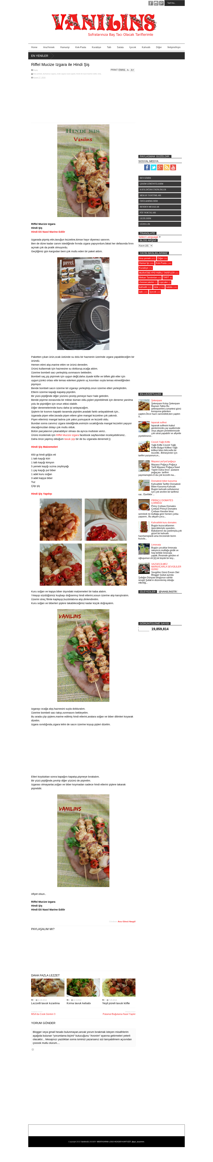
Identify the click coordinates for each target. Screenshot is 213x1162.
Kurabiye (96, 47)
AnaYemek (48, 47)
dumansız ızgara (49, 74)
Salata (120, 47)
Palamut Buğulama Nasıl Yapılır (119, 1014)
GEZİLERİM (145, 218)
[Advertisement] (83, 101)
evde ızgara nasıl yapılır (66, 74)
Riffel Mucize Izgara (67, 435)
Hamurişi (65, 47)
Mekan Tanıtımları (148, 277)
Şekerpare (156, 400)
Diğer (159, 47)
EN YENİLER (39, 55)
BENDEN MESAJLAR (149, 207)
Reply (35, 70)
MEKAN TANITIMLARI (150, 195)
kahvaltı (143, 287)
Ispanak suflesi (159, 422)
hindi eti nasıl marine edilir (86, 74)
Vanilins (84, 1142)
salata (169, 287)
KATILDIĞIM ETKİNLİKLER (153, 190)
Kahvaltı (146, 47)
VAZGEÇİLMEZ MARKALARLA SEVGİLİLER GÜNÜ (166, 567)
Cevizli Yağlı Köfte (160, 442)
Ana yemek (37, 74)
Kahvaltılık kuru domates (163, 522)
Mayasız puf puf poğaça (163, 461)
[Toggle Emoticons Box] (32, 1049)
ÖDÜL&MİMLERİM (149, 201)
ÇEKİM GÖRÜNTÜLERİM (151, 184)
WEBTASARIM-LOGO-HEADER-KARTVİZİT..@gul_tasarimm (120, 1142)
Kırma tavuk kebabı (79, 1003)
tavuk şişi (69, 439)
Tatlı (109, 47)
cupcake (163, 282)
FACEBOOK (150, 3)
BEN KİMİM (145, 178)
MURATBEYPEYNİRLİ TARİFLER (157, 272)
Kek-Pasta (80, 47)
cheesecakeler (146, 282)
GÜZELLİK (145, 224)
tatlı (141, 292)
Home (34, 47)
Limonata (156, 544)
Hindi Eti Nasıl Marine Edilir (48, 231)
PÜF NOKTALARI (148, 213)
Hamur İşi (144, 263)
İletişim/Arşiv (174, 47)
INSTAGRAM (156, 3)
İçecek (132, 47)
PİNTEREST (161, 3)
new (99, 74)
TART (166, 277)
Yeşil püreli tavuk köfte (116, 1003)
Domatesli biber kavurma (164, 481)
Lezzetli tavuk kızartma (45, 1003)
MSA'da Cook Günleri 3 (43, 1014)
